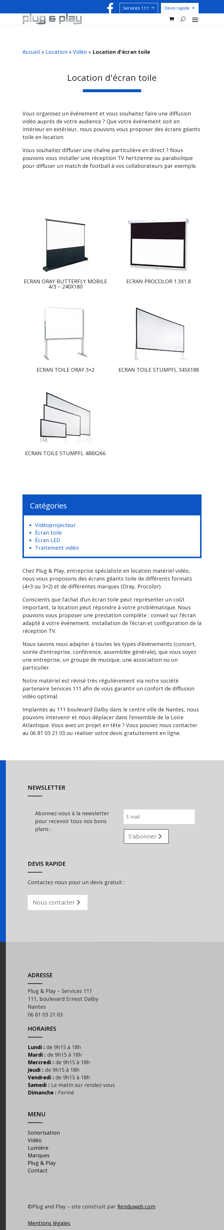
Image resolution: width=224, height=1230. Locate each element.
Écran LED (47, 540)
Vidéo (80, 51)
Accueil (31, 51)
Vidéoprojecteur (55, 524)
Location (56, 51)
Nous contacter (54, 902)
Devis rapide (177, 8)
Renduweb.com (136, 1206)
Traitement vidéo (57, 547)
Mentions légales (49, 1223)
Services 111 (136, 8)
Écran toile (48, 532)
